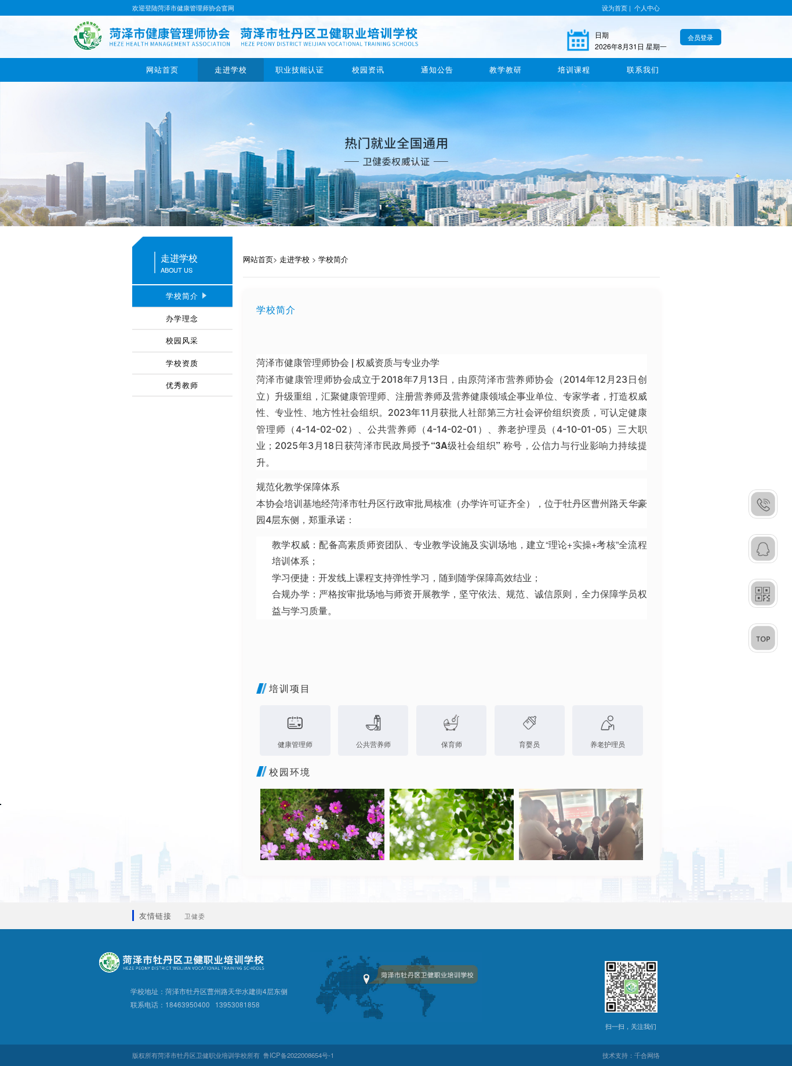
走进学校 (231, 69)
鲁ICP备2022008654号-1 (298, 1055)
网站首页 (162, 69)
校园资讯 (368, 69)
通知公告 (437, 69)
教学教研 (505, 69)
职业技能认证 (299, 69)
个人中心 (647, 7)
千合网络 (647, 1055)
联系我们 (643, 69)
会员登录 (700, 37)
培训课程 (574, 69)
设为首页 (614, 7)
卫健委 (194, 915)
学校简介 (333, 258)
